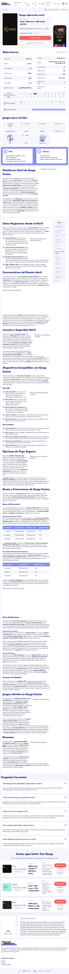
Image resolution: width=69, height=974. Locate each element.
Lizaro (14, 866)
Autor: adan (65, 9)
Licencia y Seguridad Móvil (60, 235)
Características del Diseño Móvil (59, 231)
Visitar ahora (60, 865)
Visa (63, 104)
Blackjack (42, 131)
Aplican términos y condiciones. (60, 872)
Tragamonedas (42, 143)
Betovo (14, 902)
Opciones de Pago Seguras (59, 252)
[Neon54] (7, 887)
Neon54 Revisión (60, 887)
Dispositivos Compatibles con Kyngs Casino (59, 241)
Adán (8, 931)
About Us (3, 961)
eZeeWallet (35, 101)
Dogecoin (28, 101)
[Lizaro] (7, 869)
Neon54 (14, 885)
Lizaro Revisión (60, 868)
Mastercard (46, 101)
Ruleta (26, 143)
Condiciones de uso (6, 964)
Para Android (59, 248)
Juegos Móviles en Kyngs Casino (59, 277)
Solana (56, 101)
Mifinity (49, 101)
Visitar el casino (35, 38)
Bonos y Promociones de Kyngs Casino (59, 257)
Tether (60, 101)
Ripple (52, 101)
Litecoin (42, 101)
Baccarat (26, 131)
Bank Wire (20, 102)
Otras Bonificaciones (59, 267)
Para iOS (58, 245)
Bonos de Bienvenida (58, 263)
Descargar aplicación (37, 43)
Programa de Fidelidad (59, 272)
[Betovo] (7, 905)
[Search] (63, 3)
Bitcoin (24, 101)
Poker (10, 143)
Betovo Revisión (60, 905)
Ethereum (31, 101)
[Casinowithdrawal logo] (5, 3)
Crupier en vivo (58, 131)
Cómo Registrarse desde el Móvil (59, 226)
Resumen (57, 280)
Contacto (3, 963)
